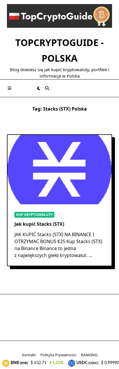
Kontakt (29, 354)
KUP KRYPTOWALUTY (34, 214)
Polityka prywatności (58, 354)
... (90, 255)
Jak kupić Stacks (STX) (39, 224)
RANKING (89, 354)
